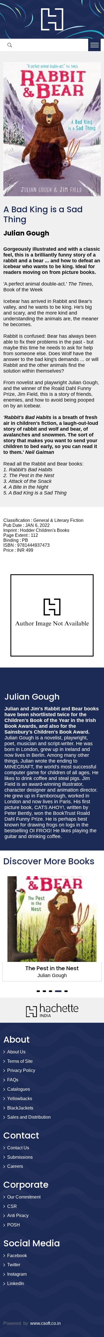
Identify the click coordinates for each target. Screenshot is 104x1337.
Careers (15, 1166)
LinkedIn (15, 1283)
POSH (13, 1225)
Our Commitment (23, 1197)
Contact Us (18, 1147)
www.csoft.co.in (45, 1323)
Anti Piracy (18, 1215)
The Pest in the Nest (52, 968)
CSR (12, 1206)
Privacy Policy (21, 1070)
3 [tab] (50, 991)
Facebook (17, 1255)
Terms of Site (20, 1061)
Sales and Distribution (29, 1117)
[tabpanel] (52, 929)
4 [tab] (58, 991)
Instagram (17, 1274)
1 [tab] (38, 991)
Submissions (20, 1157)
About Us (16, 1052)
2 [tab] (44, 991)
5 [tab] (66, 991)
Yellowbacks (19, 1098)
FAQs (12, 1079)
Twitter (13, 1264)
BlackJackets (20, 1108)
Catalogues (18, 1089)
